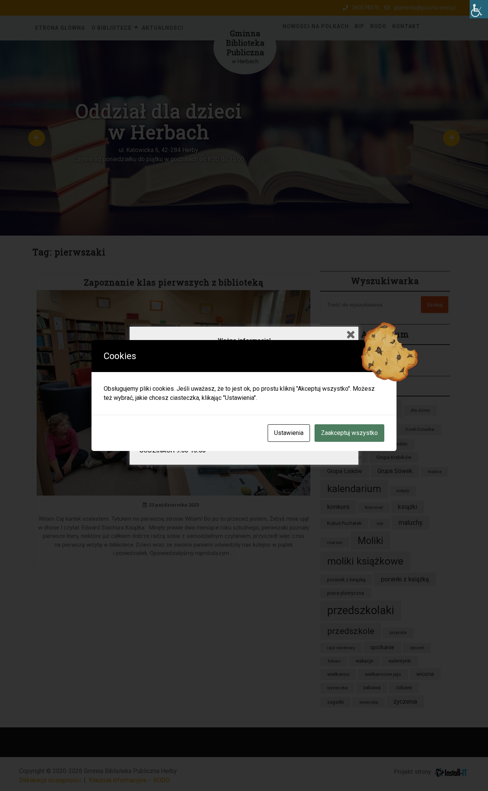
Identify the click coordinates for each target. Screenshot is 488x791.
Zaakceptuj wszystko (349, 432)
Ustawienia (288, 432)
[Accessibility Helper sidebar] (479, 9)
